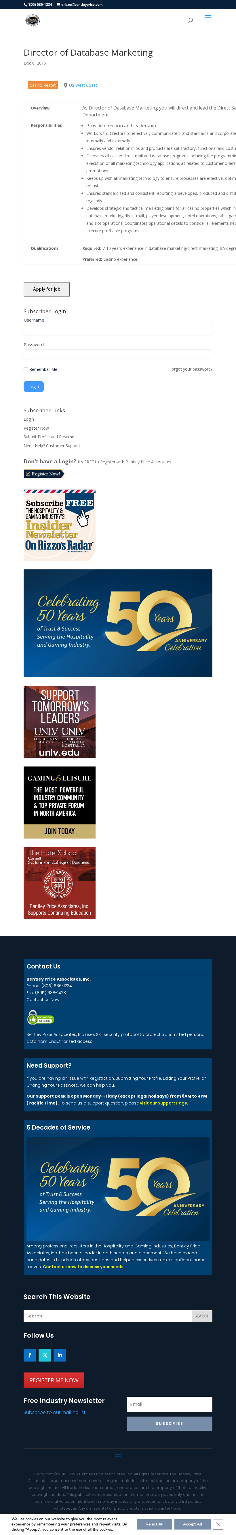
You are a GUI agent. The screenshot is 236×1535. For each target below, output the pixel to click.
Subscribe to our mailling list (54, 1412)
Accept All (192, 1524)
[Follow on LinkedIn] (60, 1355)
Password (34, 344)
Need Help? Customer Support (52, 445)
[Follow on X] (45, 1355)
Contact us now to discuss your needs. (84, 1267)
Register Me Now (54, 1380)
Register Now (36, 428)
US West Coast (83, 85)
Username (34, 320)
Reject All (154, 1524)
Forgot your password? (190, 369)
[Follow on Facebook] (30, 1355)
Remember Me (43, 369)
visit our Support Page (163, 1103)
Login (29, 419)
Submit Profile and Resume (49, 436)
